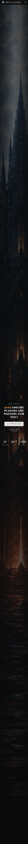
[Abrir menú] (25, 2)
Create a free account (14, 430)
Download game (15, 424)
